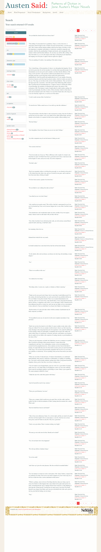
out (7, 97)
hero (8, 64)
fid (7, 117)
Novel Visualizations (34, 12)
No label (9, 85)
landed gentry (10, 87)
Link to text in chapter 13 (80, 497)
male (8, 54)
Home (10, 12)
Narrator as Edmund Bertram (14, 138)
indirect (8, 119)
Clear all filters (10, 37)
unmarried (9, 74)
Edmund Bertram (11, 129)
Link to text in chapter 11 (80, 257)
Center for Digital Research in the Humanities (29, 509)
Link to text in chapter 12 (80, 460)
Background (46, 12)
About (61, 12)
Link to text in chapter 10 (80, 240)
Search (55, 12)
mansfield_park (10, 43)
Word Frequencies (19, 12)
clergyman (9, 107)
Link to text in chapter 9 (80, 38)
